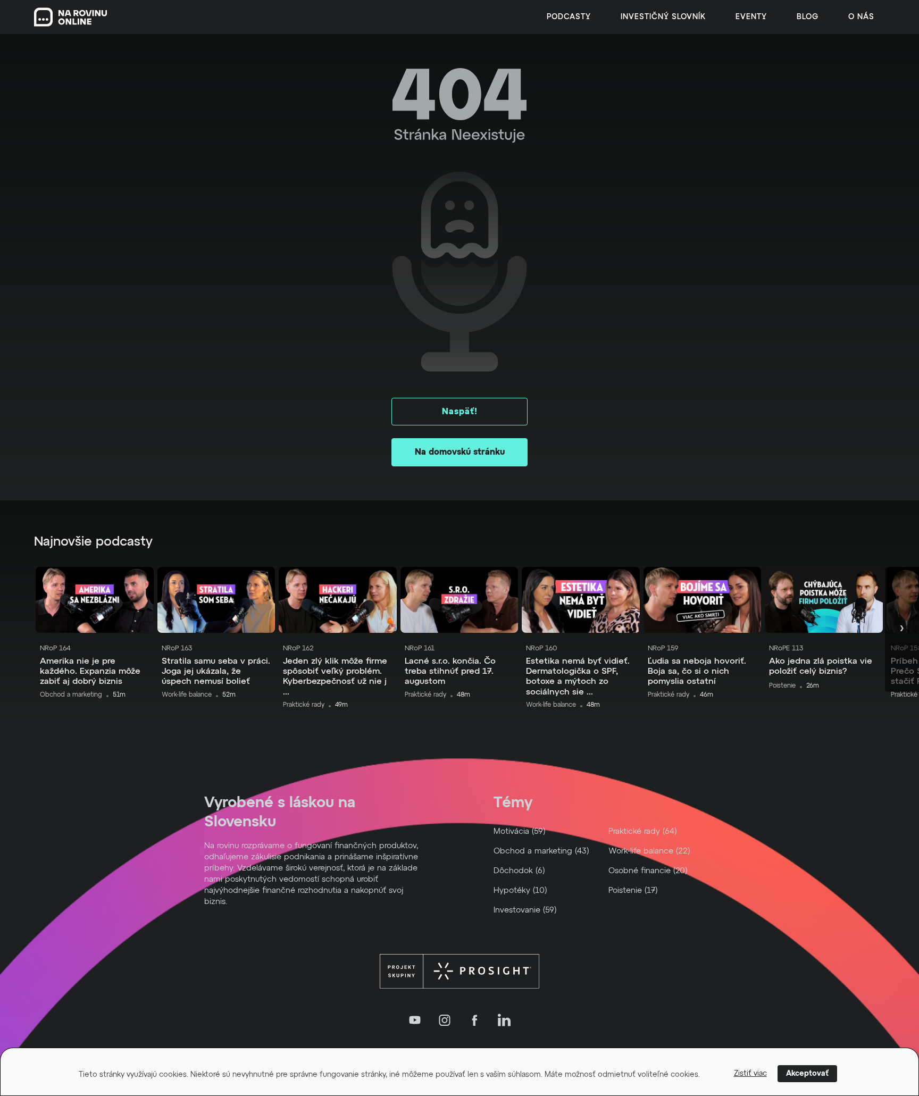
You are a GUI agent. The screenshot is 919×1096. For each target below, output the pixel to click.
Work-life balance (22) (649, 851)
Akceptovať (807, 1073)
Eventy (751, 17)
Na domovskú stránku (460, 452)
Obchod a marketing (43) (541, 851)
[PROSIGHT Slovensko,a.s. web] (459, 971)
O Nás (861, 17)
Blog (807, 17)
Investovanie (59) (525, 910)
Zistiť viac (750, 1073)
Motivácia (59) (520, 831)
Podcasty (569, 17)
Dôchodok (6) (519, 871)
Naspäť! (460, 411)
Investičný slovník (663, 17)
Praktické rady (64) (642, 831)
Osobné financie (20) (648, 871)
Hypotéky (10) (520, 890)
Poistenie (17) (633, 890)
